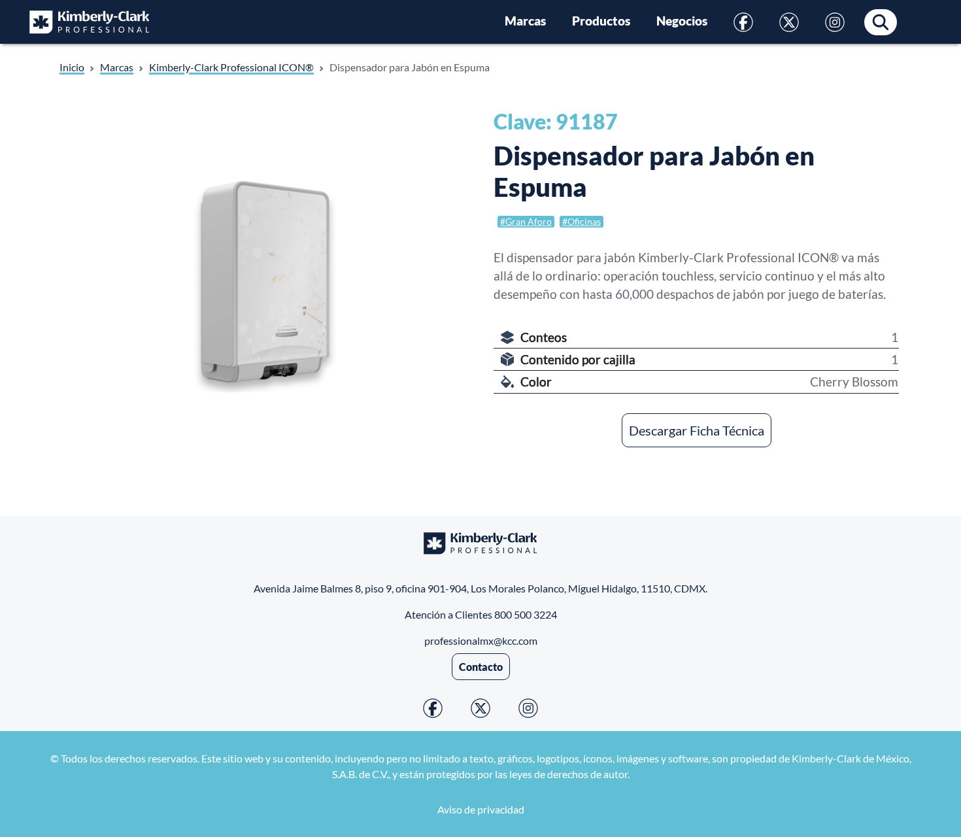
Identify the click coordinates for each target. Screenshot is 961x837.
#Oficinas (581, 221)
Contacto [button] (481, 666)
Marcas (525, 21)
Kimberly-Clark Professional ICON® (231, 67)
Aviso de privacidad (480, 809)
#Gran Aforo (526, 221)
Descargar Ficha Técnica (696, 430)
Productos (601, 21)
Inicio (71, 67)
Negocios (681, 21)
